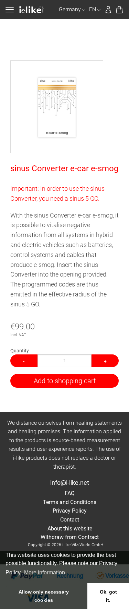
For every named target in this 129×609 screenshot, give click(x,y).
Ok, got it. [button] (108, 596)
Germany (70, 9)
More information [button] (44, 572)
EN (92, 9)
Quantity (19, 350)
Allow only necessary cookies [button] (44, 596)
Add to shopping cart (65, 381)
